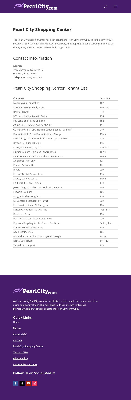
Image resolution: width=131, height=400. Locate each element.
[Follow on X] (22, 383)
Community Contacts (25, 364)
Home (16, 322)
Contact (17, 340)
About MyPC (20, 334)
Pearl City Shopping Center (28, 346)
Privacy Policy (20, 358)
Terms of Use (20, 352)
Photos (17, 328)
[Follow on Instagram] (34, 383)
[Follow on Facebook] (15, 383)
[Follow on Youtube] (28, 383)
